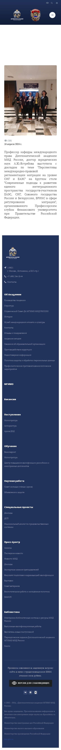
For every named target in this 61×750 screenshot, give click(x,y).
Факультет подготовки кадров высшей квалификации (29, 575)
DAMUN (7, 597)
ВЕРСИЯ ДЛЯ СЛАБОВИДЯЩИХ (33, 683)
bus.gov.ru (8, 739)
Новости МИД (11, 558)
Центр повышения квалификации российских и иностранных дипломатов (26, 464)
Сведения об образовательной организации (24, 344)
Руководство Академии (15, 300)
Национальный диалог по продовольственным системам (26, 525)
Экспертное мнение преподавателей (21, 569)
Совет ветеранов (12, 586)
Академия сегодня (12, 338)
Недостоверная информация (17, 355)
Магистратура (10, 420)
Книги (7, 646)
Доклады (8, 513)
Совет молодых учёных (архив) (18, 486)
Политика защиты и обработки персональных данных (29, 360)
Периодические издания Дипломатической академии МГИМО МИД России (29, 639)
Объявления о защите (14, 492)
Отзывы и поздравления (15, 333)
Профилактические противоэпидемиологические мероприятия (27, 368)
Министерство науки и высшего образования (24, 728)
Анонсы (8, 547)
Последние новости (13, 553)
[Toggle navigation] (52, 15)
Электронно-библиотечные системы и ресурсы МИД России (29, 619)
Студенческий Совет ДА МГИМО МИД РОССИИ (26, 311)
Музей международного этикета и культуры (24, 322)
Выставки (8, 580)
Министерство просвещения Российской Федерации (27, 734)
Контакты (11, 281)
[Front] (12, 253)
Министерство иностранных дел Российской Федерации (29, 723)
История (8, 316)
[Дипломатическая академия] (17, 15)
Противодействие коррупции (18, 349)
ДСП (6, 518)
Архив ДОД (9, 431)
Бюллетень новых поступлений (19, 631)
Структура (9, 305)
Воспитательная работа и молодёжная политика (27, 591)
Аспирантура (10, 425)
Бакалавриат (10, 452)
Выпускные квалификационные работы (22, 626)
